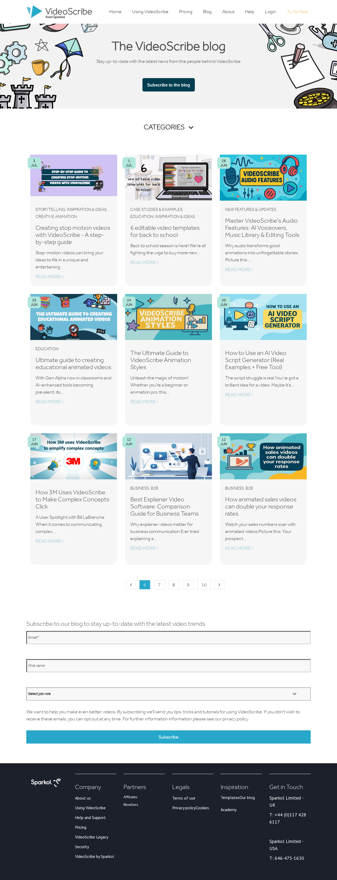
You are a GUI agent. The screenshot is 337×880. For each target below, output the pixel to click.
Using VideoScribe (90, 807)
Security (82, 846)
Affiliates (130, 797)
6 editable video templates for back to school (165, 231)
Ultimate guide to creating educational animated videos (73, 363)
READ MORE (49, 276)
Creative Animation (56, 216)
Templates (230, 797)
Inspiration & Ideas (87, 209)
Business (139, 488)
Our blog (247, 797)
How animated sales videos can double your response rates (260, 506)
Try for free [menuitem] (297, 11)
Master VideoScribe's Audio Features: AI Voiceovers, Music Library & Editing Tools (262, 227)
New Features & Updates (250, 209)
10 (204, 585)
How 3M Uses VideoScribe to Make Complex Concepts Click (72, 499)
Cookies (202, 807)
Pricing (80, 827)
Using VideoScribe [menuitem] (150, 11)
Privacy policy (184, 807)
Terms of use (183, 798)
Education (141, 216)
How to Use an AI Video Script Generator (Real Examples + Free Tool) (255, 359)
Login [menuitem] (270, 11)
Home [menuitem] (115, 11)
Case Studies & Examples (156, 209)
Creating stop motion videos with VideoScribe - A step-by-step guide (73, 234)
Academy (228, 809)
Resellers (130, 804)
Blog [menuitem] (207, 11)
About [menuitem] (228, 11)
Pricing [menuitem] (185, 11)
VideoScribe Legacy (91, 837)
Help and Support (90, 817)
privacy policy (235, 719)
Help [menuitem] (249, 11)
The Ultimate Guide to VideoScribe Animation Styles (160, 359)
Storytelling (50, 209)
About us (83, 798)
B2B (154, 488)
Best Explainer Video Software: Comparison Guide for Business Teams (164, 506)
